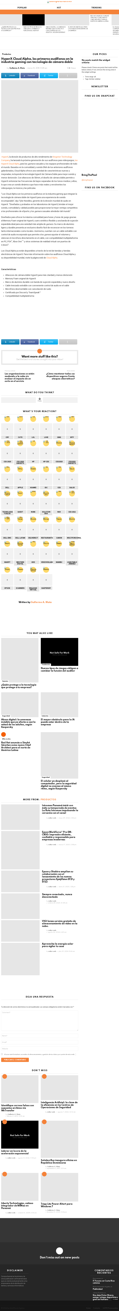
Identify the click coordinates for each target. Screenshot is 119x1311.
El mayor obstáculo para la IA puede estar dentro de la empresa (78, 28)
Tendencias (46, 664)
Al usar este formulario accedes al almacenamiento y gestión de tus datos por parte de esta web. (40, 1054)
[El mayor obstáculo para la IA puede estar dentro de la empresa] (78, 19)
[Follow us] (112, 12)
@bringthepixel (87, 180)
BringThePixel (89, 175)
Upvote (18, 400)
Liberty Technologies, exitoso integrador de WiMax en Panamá (17, 1206)
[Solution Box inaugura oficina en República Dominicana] (59, 1139)
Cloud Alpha (51, 257)
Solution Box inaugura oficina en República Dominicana (59, 1161)
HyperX (5, 157)
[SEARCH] (116, 12)
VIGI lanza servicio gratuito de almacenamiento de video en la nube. (59, 924)
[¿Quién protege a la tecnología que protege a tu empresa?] (11, 19)
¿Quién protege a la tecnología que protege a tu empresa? (10, 28)
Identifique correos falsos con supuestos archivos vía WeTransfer (17, 1108)
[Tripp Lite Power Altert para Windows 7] (59, 1187)
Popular (21, 8)
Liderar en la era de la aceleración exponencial (15, 1152)
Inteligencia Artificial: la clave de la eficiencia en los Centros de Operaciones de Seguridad (59, 1105)
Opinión (5, 681)
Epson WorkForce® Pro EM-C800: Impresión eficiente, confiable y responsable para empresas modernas (58, 836)
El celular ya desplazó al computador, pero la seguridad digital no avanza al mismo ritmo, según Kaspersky (58, 785)
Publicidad (97, 1289)
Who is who (6, 739)
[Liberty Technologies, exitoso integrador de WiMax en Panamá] (19, 1187)
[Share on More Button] (68, 75)
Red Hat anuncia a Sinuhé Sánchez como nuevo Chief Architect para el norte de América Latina (16, 746)
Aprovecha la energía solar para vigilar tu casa (57, 945)
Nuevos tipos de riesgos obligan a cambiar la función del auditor (32, 28)
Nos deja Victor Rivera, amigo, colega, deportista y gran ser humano (105, 1297)
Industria (45, 716)
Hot (59, 8)
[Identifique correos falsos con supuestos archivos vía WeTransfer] (19, 1089)
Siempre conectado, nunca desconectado (57, 895)
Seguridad (6, 716)
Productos (48, 800)
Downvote (60, 400)
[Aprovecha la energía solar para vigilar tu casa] (20, 959)
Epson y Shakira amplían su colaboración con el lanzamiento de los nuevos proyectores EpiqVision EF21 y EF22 (58, 877)
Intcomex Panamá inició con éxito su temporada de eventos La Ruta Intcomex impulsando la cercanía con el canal (60, 809)
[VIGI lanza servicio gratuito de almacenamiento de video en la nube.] (20, 931)
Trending (96, 8)
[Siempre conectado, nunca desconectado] (20, 906)
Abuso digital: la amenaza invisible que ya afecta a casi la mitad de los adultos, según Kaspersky (18, 723)
